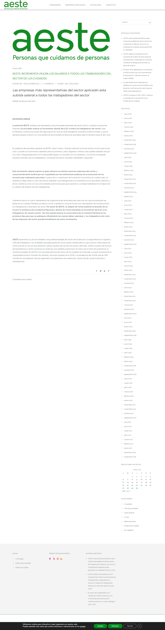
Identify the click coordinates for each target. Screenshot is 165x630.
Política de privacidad (23, 563)
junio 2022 (128, 287)
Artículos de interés (131, 508)
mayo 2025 (128, 166)
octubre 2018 (129, 370)
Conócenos (55, 5)
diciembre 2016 (130, 452)
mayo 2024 (128, 209)
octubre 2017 (129, 413)
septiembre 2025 (130, 153)
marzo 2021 (128, 305)
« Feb (123, 491)
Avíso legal (19, 559)
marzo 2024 (128, 218)
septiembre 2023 (130, 244)
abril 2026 (128, 123)
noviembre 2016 (130, 457)
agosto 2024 (128, 196)
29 (132, 488)
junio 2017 (128, 426)
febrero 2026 (129, 131)
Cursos (126, 517)
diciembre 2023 (130, 231)
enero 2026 (128, 136)
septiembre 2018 (130, 374)
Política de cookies (22, 567)
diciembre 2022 (130, 274)
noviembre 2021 (130, 300)
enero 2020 (128, 327)
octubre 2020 (129, 309)
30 (137, 488)
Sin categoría (71, 84)
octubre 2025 (129, 149)
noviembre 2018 (130, 366)
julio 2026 (127, 114)
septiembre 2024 (130, 192)
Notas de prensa (130, 521)
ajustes (83, 626)
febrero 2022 (128, 292)
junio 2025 (128, 162)
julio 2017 (127, 422)
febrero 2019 (128, 357)
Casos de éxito (129, 513)
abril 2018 (128, 387)
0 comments (48, 84)
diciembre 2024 (130, 179)
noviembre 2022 (130, 279)
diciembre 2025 (130, 140)
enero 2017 (128, 448)
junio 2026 (128, 118)
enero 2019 (128, 361)
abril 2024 (128, 214)
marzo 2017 (128, 439)
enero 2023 (128, 270)
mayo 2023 (128, 257)
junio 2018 (128, 379)
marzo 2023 (128, 266)
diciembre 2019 (130, 331)
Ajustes (130, 626)
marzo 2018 (128, 392)
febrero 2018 (128, 396)
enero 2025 (128, 175)
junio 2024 (128, 205)
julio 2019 (127, 340)
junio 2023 (128, 253)
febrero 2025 (128, 170)
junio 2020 (128, 322)
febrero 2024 (128, 222)
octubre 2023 (129, 240)
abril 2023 (127, 261)
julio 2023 (127, 248)
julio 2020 (127, 318)
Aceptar (100, 626)
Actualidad (95, 5)
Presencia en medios (131, 526)
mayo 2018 (128, 383)
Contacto (111, 5)
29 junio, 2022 (16, 68)
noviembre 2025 (130, 144)
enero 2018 (128, 400)
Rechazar (115, 626)
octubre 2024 (129, 188)
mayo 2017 (128, 431)
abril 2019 (127, 353)
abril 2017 (127, 435)
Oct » (128, 491)
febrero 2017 (128, 444)
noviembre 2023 (130, 235)
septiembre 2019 (130, 335)
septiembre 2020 (130, 314)
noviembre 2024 (130, 183)
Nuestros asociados (75, 5)
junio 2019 (128, 344)
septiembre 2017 (130, 418)
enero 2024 (128, 227)
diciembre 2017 (129, 405)
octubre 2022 (129, 283)
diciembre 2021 (129, 296)
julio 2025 (127, 157)
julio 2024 (127, 201)
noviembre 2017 (130, 409)
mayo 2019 (128, 348)
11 (146, 479)
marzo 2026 (128, 127)
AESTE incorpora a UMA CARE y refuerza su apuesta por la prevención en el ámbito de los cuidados (138, 98)
